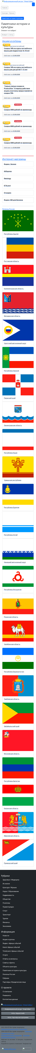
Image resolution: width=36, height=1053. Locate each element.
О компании (7, 991)
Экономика (7, 926)
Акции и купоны (11, 41)
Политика (6, 903)
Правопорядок (8, 907)
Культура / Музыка (10, 887)
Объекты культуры (10, 967)
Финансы (6, 922)
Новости (6, 936)
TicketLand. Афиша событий (13, 951)
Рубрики (6, 978)
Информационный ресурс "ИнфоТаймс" (18, 1009)
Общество (7, 899)
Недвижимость (8, 895)
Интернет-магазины (14, 159)
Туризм (5, 918)
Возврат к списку (7, 35)
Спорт (5, 911)
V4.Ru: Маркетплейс (18, 1013)
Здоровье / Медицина (11, 880)
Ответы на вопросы (10, 959)
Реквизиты (7, 995)
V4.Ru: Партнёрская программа (18, 1017)
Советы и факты (9, 963)
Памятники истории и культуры (14, 970)
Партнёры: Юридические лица (14, 982)
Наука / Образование (11, 891)
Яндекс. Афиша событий (12, 943)
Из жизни (6, 884)
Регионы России (8, 209)
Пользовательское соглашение (11, 1035)
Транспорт (7, 915)
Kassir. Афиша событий (11, 947)
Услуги (5, 955)
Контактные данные (10, 999)
